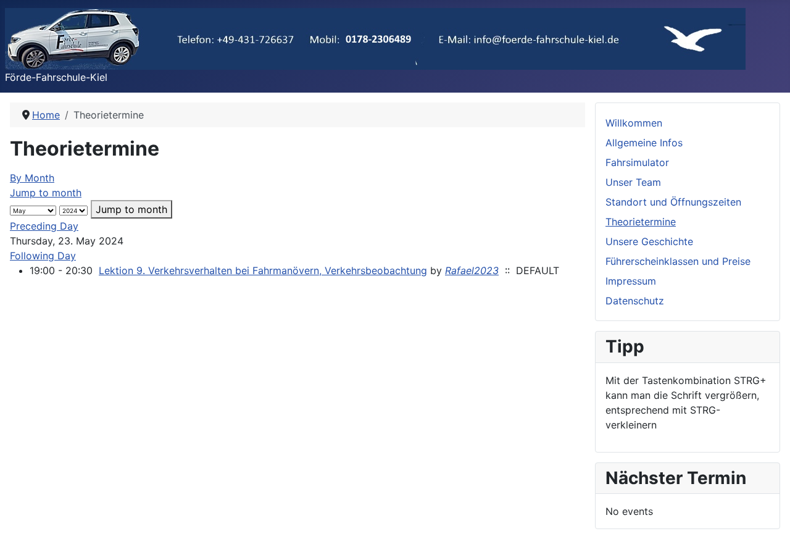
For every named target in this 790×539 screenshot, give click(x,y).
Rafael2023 (472, 270)
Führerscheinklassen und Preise (677, 261)
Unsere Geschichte (649, 241)
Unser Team (633, 182)
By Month (32, 178)
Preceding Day (44, 226)
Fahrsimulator (637, 162)
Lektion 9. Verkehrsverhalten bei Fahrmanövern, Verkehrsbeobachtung (263, 270)
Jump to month (45, 192)
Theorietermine (640, 221)
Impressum (630, 281)
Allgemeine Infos (644, 142)
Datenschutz (634, 301)
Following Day (43, 255)
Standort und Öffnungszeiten (673, 202)
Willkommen (633, 123)
